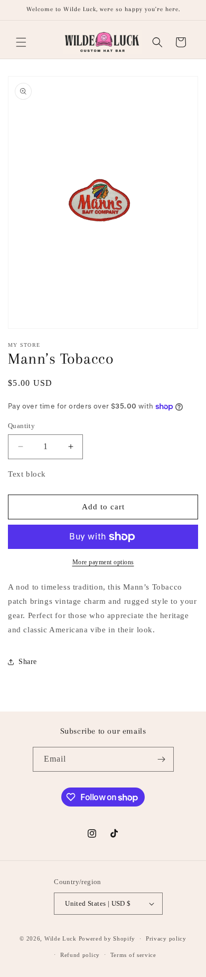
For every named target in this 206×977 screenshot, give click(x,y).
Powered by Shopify (107, 938)
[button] (21, 42)
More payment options (103, 562)
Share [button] (27, 662)
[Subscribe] (161, 759)
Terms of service (133, 955)
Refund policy (80, 955)
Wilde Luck (60, 938)
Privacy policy (166, 938)
